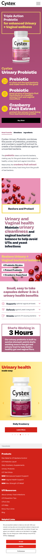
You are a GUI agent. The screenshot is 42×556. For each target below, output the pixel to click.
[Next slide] (38, 403)
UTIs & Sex (6, 502)
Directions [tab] (18, 132)
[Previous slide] (3, 403)
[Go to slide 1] (12, 434)
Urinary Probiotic (8, 469)
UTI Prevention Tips (9, 498)
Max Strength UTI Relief (13, 483)
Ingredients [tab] (28, 132)
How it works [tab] (7, 132)
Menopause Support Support (15, 476)
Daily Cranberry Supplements (13, 465)
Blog (3, 512)
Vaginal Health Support (13, 480)
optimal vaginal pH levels (20, 303)
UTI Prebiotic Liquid (9, 462)
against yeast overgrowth (20, 309)
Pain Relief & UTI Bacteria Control (14, 458)
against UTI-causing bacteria (21, 315)
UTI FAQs (5, 505)
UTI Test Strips (7, 472)
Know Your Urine (8, 509)
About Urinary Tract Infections (13, 495)
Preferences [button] (11, 535)
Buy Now (21, 120)
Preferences (21, 551)
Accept (21, 541)
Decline (21, 546)
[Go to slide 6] (25, 434)
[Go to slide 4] (20, 434)
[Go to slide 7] (28, 434)
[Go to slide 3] (17, 434)
